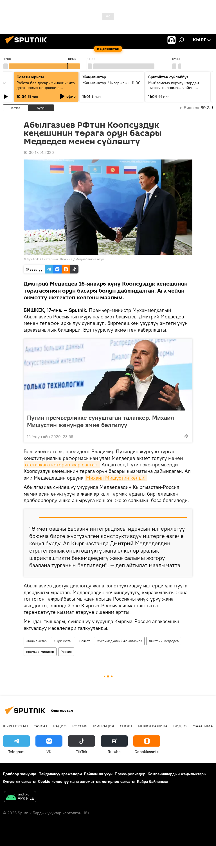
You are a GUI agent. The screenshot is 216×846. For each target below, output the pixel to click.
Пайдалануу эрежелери (60, 773)
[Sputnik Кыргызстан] (27, 44)
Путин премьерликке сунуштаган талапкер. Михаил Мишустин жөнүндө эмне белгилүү (100, 421)
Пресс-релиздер (130, 773)
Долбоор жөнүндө (19, 773)
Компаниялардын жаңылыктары (177, 773)
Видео (180, 725)
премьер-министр (40, 651)
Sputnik (33, 259)
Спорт (126, 725)
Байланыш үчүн (98, 773)
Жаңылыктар (36, 641)
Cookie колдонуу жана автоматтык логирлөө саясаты (86, 781)
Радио (60, 725)
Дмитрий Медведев (164, 641)
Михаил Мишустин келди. (116, 478)
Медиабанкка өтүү (89, 259)
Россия (66, 651)
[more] (186, 436)
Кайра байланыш (152, 781)
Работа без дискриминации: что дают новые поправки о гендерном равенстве (46, 87)
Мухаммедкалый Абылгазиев (119, 641)
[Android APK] (20, 797)
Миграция (103, 725)
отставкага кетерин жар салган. (62, 464)
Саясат (84, 641)
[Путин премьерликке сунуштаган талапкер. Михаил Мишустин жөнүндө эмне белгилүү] (108, 375)
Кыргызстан (63, 641)
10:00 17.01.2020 (39, 152)
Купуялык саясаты (19, 781)
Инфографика (153, 725)
